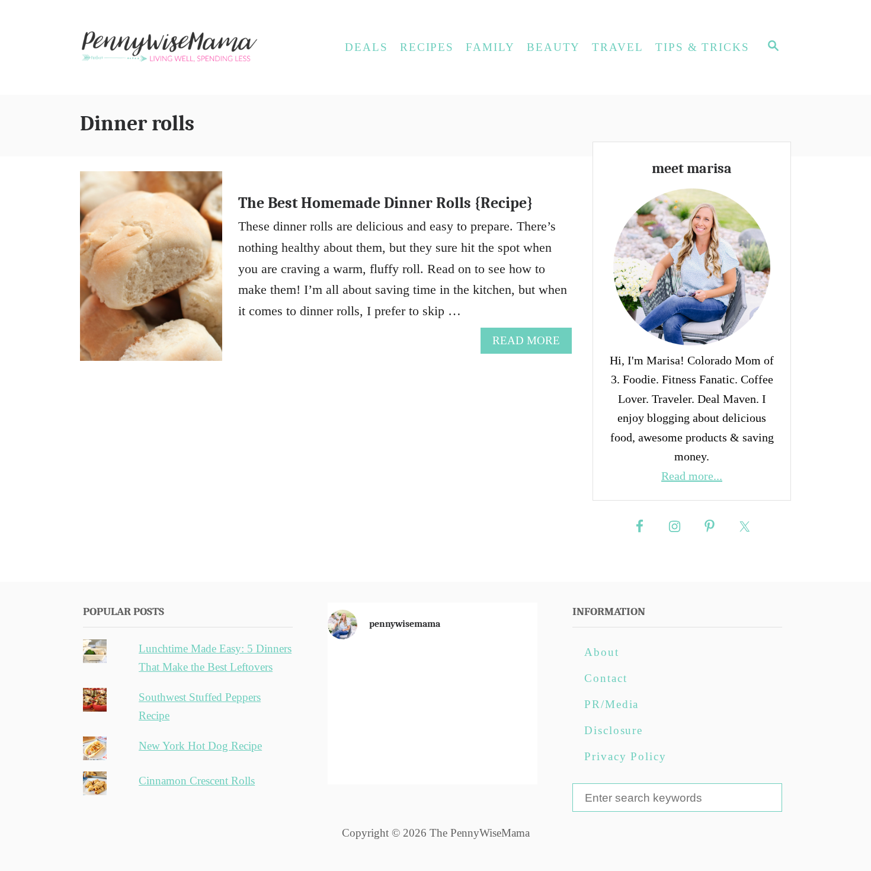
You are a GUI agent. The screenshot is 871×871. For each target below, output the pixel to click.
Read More (530, 344)
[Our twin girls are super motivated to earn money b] (503, 755)
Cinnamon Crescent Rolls (197, 780)
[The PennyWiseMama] (186, 47)
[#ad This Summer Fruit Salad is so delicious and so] (503, 672)
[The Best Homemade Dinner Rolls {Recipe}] (151, 272)
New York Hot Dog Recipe (200, 745)
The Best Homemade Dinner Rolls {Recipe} (385, 203)
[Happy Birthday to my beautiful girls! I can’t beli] (503, 714)
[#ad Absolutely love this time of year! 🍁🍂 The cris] (432, 755)
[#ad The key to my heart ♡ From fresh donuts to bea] (432, 672)
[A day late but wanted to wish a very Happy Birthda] (361, 755)
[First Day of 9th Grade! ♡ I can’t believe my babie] (361, 672)
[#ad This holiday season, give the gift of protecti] (361, 714)
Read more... (691, 475)
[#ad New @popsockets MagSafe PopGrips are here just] (432, 714)
